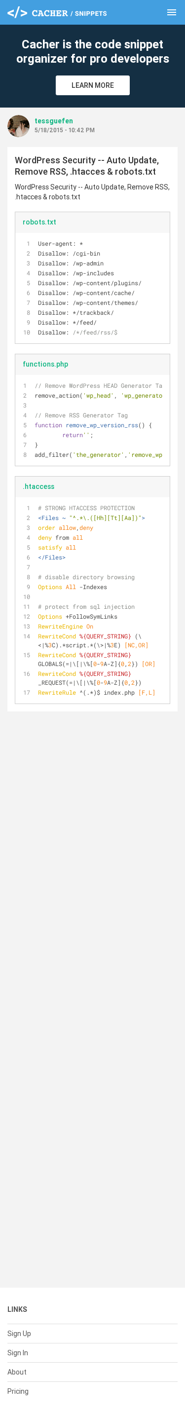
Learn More (93, 85)
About (17, 1372)
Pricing (18, 1391)
